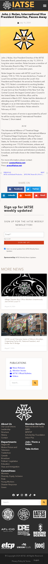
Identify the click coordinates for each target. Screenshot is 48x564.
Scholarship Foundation (35, 435)
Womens (5, 474)
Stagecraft (5, 445)
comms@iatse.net (17, 163)
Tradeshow (6, 453)
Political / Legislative (9, 461)
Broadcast (5, 458)
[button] (44, 5)
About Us (6, 424)
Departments (8, 442)
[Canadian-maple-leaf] (34, 495)
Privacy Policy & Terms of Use (24, 561)
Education (5, 464)
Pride (3, 479)
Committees (8, 471)
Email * (8, 233)
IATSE (23, 5)
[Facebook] (13, 495)
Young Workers (7, 482)
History (4, 435)
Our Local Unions (8, 427)
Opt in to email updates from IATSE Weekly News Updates (22, 250)
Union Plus (29, 438)
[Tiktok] (30, 495)
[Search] (35, 383)
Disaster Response (9, 485)
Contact (4, 438)
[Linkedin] (26, 495)
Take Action (32, 449)
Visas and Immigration (10, 467)
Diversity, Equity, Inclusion (12, 476)
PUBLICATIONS (18, 363)
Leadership (5, 429)
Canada (4, 456)
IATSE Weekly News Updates (26, 257)
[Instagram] (22, 495)
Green (3, 487)
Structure (5, 432)
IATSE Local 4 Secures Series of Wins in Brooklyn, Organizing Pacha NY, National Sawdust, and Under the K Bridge (24, 341)
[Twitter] (18, 495)
